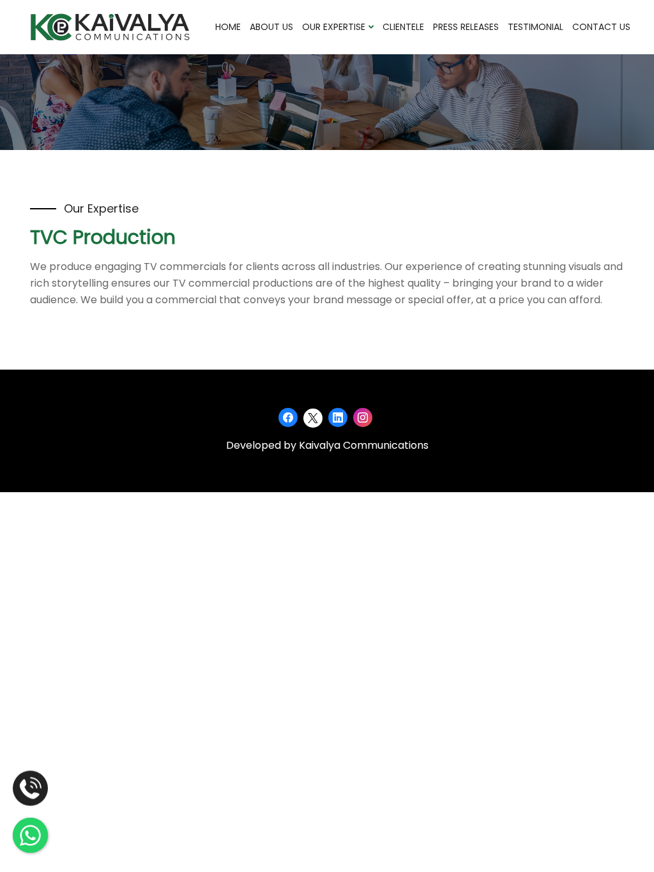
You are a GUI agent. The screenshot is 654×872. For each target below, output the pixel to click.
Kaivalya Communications (364, 445)
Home (228, 26)
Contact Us (601, 26)
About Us (271, 26)
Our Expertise (335, 26)
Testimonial (535, 26)
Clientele (403, 26)
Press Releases (466, 26)
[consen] (110, 26)
